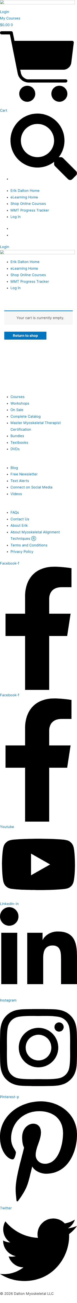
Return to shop (25, 335)
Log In (15, 216)
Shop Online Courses (28, 203)
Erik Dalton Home (25, 190)
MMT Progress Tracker (29, 210)
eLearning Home (24, 197)
